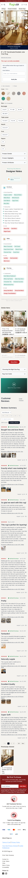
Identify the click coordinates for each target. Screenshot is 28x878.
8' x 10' (20, 109)
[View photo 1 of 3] (3, 455)
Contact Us (5, 859)
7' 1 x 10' (12, 109)
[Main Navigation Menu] (2, 4)
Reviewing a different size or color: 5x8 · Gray (12, 513)
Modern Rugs (22, 8)
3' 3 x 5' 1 (5, 134)
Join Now (23, 786)
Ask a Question (6, 86)
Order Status (5, 861)
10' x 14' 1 (5, 113)
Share (15, 86)
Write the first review (6, 57)
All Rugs (3, 8)
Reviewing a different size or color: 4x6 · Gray (12, 451)
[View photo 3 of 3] (13, 455)
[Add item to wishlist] (12, 311)
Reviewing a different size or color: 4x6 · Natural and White (13, 666)
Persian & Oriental (12, 8)
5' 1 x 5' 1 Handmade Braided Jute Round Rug (7, 357)
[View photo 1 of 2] (3, 489)
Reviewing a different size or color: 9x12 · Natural (12, 589)
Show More (14, 362)
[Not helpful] (26, 460)
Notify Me (14, 79)
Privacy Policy (4, 790)
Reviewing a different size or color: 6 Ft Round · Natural (12, 697)
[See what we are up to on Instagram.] (6, 873)
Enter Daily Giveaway (8, 855)
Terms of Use (6, 842)
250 (19, 743)
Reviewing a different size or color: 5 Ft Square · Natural (12, 485)
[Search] (4, 4)
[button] (13, 12)
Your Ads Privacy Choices (10, 846)
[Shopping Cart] (26, 4)
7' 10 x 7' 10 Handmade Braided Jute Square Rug (7, 330)
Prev (5, 743)
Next (23, 743)
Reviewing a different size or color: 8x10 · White (12, 544)
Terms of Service (20, 792)
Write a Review (15, 422)
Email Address (6, 70)
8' (3, 141)
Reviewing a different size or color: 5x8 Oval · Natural (13, 734)
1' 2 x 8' (13, 120)
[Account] (22, 4)
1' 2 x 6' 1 (5, 120)
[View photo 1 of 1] (3, 548)
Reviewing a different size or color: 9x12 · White (12, 617)
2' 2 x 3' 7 (5, 127)
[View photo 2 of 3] (8, 455)
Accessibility (5, 867)
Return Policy (6, 865)
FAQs (3, 863)
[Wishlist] (24, 4)
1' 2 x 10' (21, 120)
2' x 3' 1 (4, 109)
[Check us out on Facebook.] (3, 873)
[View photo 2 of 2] (8, 489)
